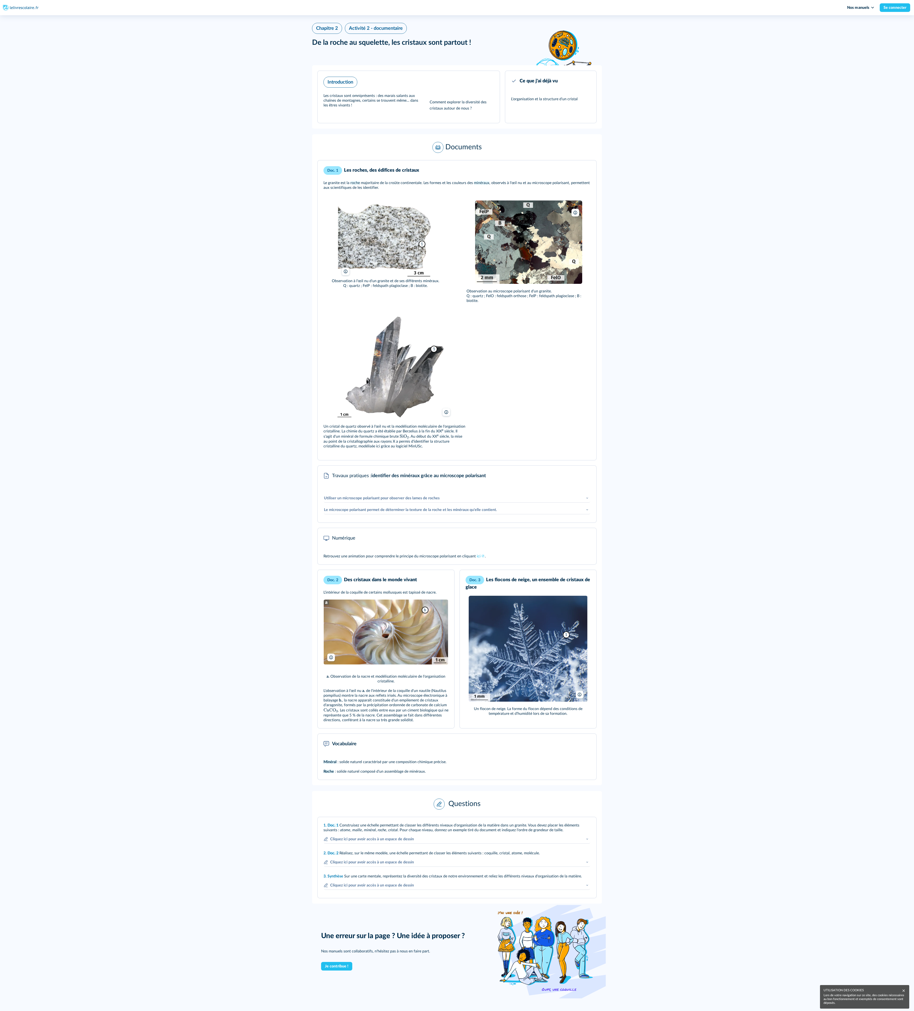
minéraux (481, 183)
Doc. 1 (333, 825)
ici (479, 556)
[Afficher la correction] (573, 827)
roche (355, 183)
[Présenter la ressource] (488, 81)
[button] (409, 97)
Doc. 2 (333, 853)
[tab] (573, 827)
